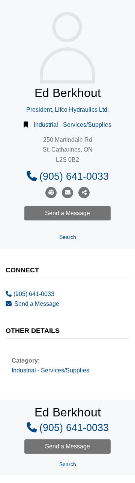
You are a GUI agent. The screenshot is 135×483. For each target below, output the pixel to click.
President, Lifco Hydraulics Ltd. (67, 109)
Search (67, 237)
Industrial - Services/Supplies (72, 125)
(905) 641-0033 (74, 176)
